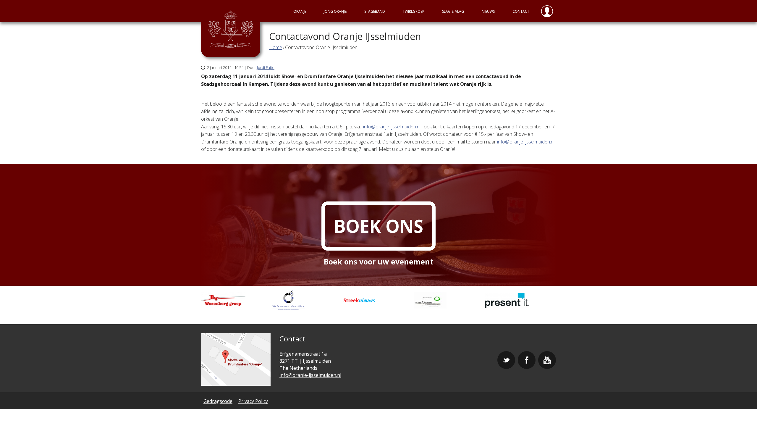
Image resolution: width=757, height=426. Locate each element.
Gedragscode (217, 401)
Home (275, 47)
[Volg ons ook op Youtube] (547, 360)
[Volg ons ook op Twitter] (506, 360)
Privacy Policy (253, 401)
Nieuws (488, 11)
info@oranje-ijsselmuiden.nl (391, 126)
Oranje (299, 11)
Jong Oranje (335, 11)
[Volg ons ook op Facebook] (527, 360)
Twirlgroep (413, 11)
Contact (520, 11)
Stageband (374, 11)
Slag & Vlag (453, 11)
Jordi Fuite (265, 67)
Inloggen (547, 11)
